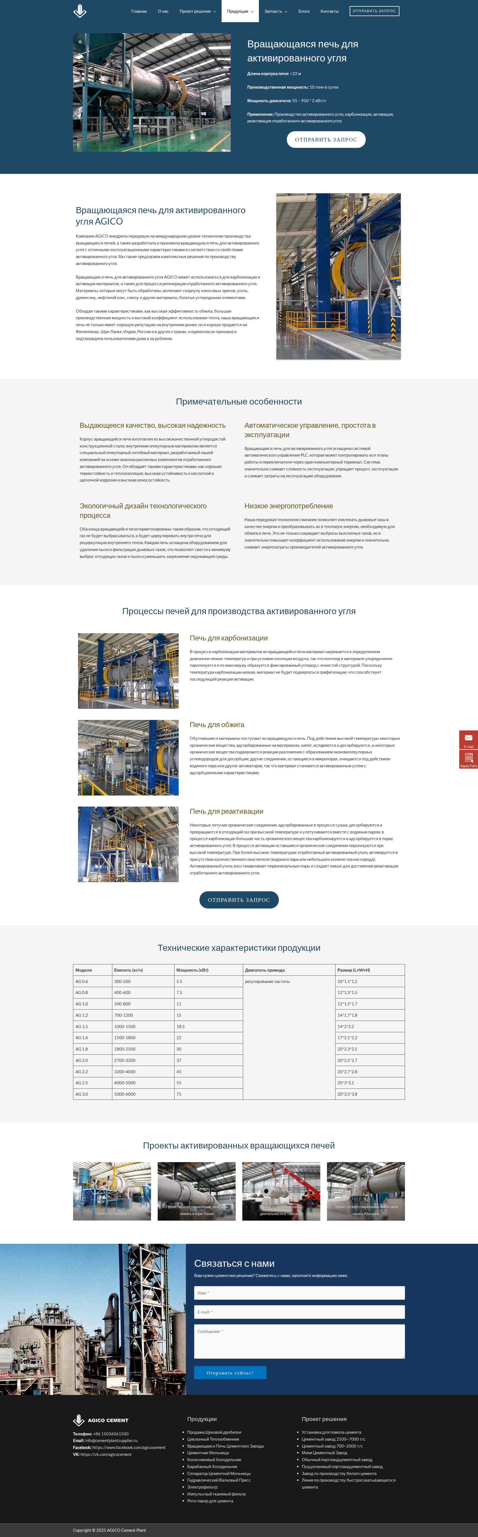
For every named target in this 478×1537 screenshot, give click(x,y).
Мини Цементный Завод (324, 1452)
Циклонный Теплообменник (213, 1438)
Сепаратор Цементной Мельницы (219, 1473)
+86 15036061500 (110, 1433)
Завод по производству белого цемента (339, 1473)
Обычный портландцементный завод (337, 1459)
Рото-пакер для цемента (210, 1500)
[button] (374, 11)
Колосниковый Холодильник (214, 1459)
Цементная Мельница (208, 1452)
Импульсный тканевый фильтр (216, 1493)
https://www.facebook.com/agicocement (129, 1447)
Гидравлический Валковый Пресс (219, 1479)
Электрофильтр (202, 1486)
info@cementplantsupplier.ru (111, 1440)
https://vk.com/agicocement (106, 1454)
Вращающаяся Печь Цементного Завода (225, 1445)
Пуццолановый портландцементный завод (342, 1466)
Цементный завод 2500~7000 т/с (333, 1438)
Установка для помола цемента (331, 1432)
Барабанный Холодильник (212, 1466)
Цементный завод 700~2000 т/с (332, 1445)
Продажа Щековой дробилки (214, 1432)
